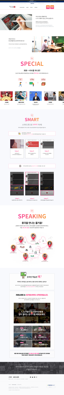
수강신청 (27, 7)
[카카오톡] (30, 377)
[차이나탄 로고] (12, 7)
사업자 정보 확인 (19, 384)
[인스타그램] (36, 377)
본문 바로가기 (32, 0)
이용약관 (10, 384)
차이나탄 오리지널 (22, 7)
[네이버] (34, 377)
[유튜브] (32, 377)
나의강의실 (35, 7)
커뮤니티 (31, 7)
